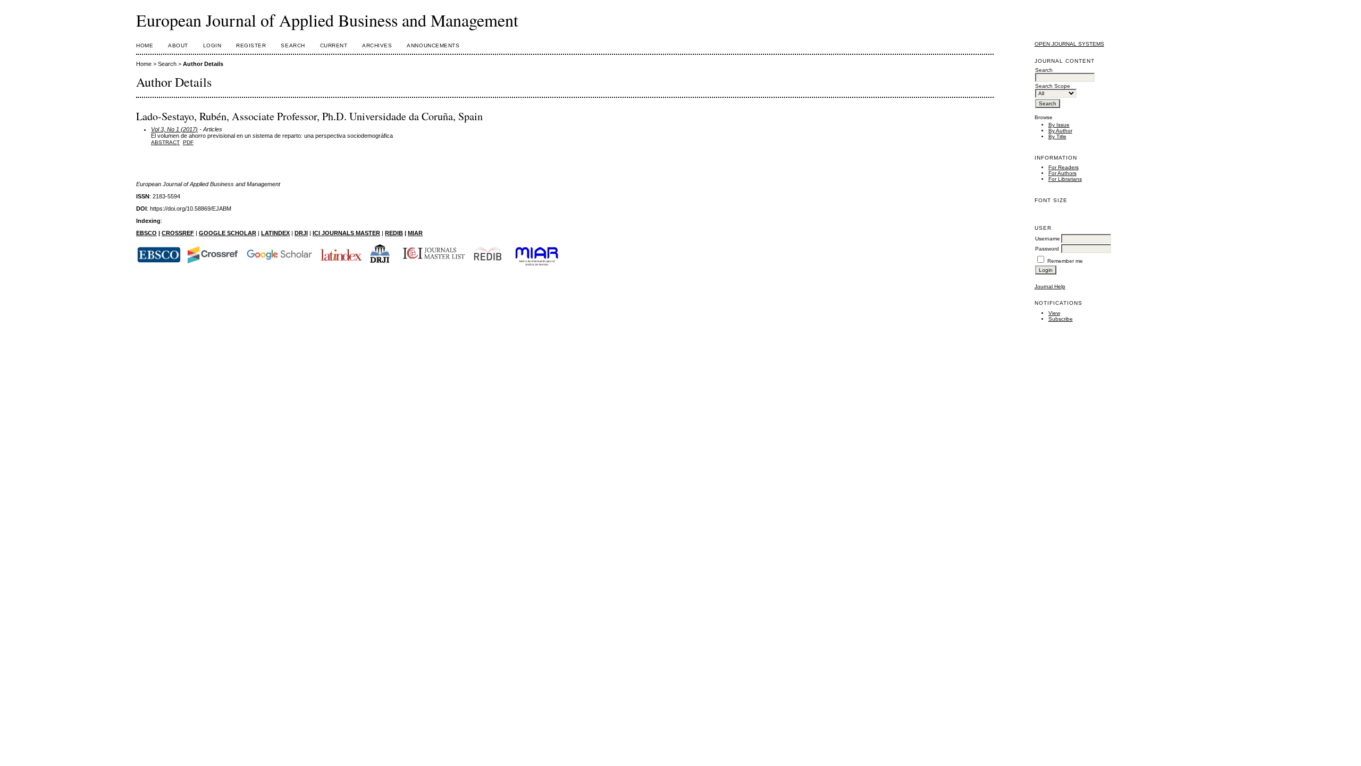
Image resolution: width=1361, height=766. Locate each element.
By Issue (1059, 125)
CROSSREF (178, 233)
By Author (1060, 131)
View (1054, 313)
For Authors (1062, 173)
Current (334, 45)
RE (389, 233)
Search (293, 45)
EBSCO (146, 233)
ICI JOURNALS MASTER (346, 233)
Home (144, 45)
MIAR (415, 233)
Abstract (165, 142)
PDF (188, 142)
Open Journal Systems (1069, 44)
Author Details (203, 64)
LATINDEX (275, 233)
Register (251, 45)
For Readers (1063, 167)
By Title (1057, 136)
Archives (377, 45)
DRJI (301, 233)
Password (1047, 249)
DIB (398, 233)
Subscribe (1060, 319)
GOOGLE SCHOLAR (227, 233)
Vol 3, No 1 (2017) (174, 129)
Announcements (433, 45)
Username (1047, 239)
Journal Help (1050, 286)
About (178, 45)
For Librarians (1065, 179)
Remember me (1065, 261)
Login (212, 45)
